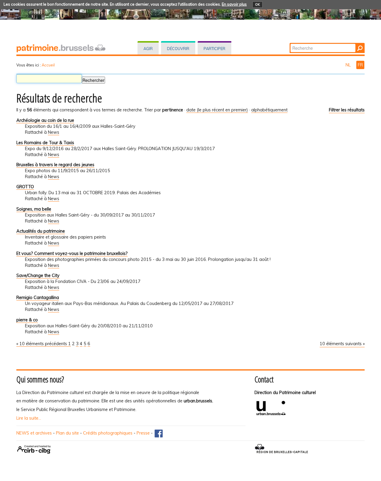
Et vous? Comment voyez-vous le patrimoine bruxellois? (72, 253)
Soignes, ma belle (33, 209)
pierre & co (27, 320)
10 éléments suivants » (342, 343)
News (53, 132)
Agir (148, 48)
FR (360, 65)
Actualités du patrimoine (40, 231)
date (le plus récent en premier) (217, 110)
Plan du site (67, 433)
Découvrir (178, 48)
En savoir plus (234, 4)
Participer (214, 48)
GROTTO (25, 186)
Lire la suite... (28, 418)
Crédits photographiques (107, 433)
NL (349, 65)
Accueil (48, 65)
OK (257, 4)
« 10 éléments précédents (42, 343)
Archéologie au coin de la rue (45, 120)
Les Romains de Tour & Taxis (45, 142)
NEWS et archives (34, 433)
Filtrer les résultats (347, 110)
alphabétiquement (269, 110)
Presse (143, 433)
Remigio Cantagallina (37, 297)
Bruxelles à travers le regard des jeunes (55, 164)
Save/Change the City (38, 275)
